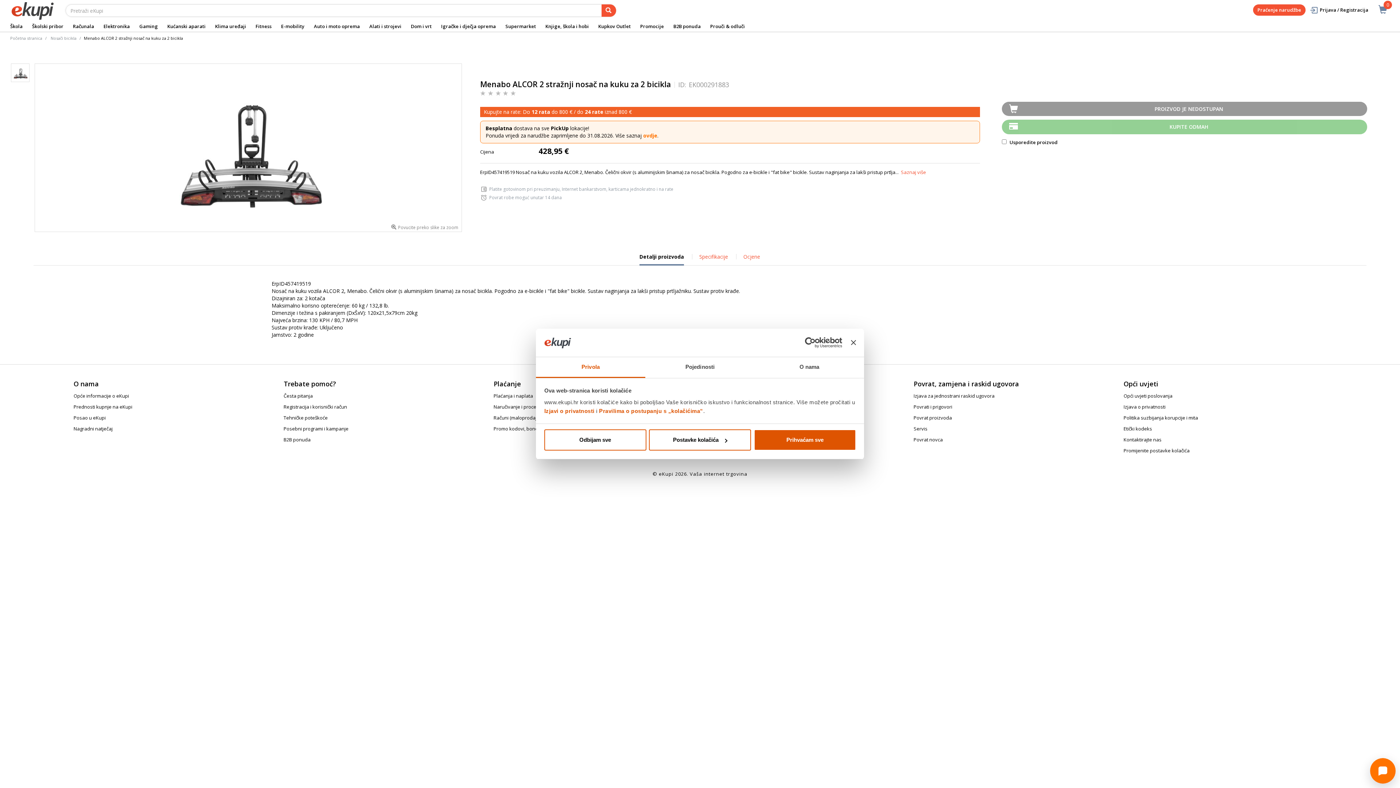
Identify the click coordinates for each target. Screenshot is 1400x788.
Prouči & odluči (727, 26)
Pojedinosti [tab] (700, 367)
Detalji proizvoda (661, 259)
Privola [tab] (591, 367)
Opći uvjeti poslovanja (1148, 396)
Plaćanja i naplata (513, 396)
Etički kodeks (1138, 428)
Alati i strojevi (385, 26)
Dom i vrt (421, 26)
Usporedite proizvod (1033, 142)
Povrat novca (928, 439)
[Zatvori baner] (853, 342)
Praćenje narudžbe (1279, 10)
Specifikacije (713, 256)
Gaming (148, 26)
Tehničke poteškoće (306, 417)
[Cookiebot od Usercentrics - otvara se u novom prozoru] (810, 342)
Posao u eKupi (90, 417)
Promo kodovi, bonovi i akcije (526, 428)
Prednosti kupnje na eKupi (103, 406)
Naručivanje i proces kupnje (524, 406)
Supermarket (520, 26)
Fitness (264, 26)
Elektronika (117, 26)
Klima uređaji (230, 26)
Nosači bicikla (64, 38)
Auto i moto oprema (337, 26)
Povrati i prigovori (933, 406)
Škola (16, 26)
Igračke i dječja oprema (468, 26)
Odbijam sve (595, 440)
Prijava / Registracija (1344, 10)
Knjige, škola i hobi (567, 26)
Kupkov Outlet (614, 26)
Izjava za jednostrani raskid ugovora (954, 396)
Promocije (652, 26)
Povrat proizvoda (933, 417)
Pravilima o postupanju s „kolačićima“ (651, 411)
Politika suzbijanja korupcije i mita (1161, 417)
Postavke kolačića (696, 440)
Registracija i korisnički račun (315, 406)
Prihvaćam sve (805, 440)
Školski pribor (47, 26)
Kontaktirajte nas (1143, 439)
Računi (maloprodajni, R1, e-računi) (532, 417)
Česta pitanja (298, 396)
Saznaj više (913, 172)
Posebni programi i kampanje (316, 428)
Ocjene (751, 256)
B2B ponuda (687, 26)
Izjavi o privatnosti (569, 411)
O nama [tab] (810, 367)
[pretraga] (609, 10)
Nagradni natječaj (93, 428)
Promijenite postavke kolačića (1157, 450)
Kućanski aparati (186, 26)
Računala (83, 26)
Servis (921, 428)
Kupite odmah (1189, 126)
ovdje (650, 135)
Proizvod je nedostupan (1189, 108)
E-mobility (292, 26)
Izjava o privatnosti (1145, 406)
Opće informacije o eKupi (101, 396)
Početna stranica (26, 38)
